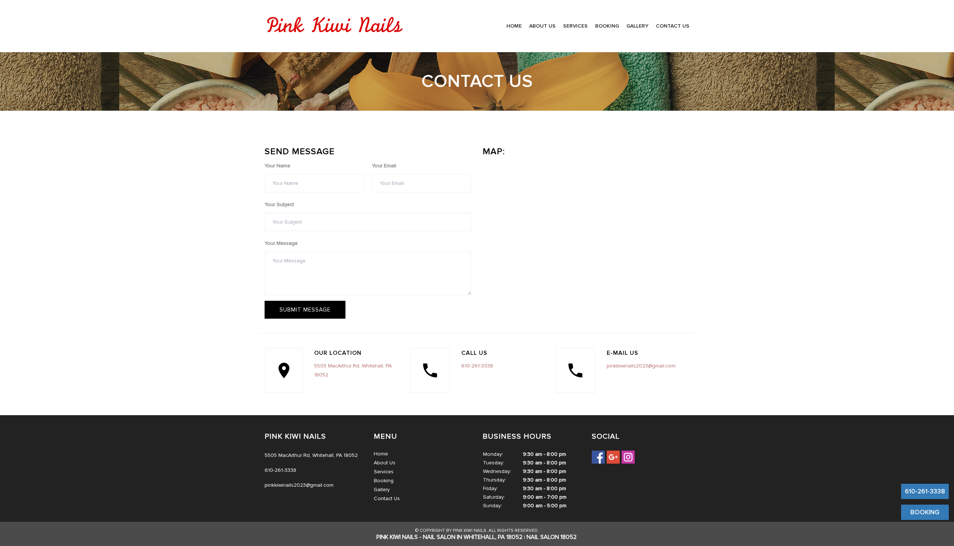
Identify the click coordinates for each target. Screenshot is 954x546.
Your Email (384, 165)
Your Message (281, 243)
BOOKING (924, 512)
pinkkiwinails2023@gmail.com (641, 366)
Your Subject (279, 204)
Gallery (637, 26)
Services (575, 26)
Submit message (305, 309)
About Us (542, 26)
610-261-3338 (477, 366)
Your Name (277, 165)
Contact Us (672, 26)
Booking (607, 26)
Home (514, 26)
